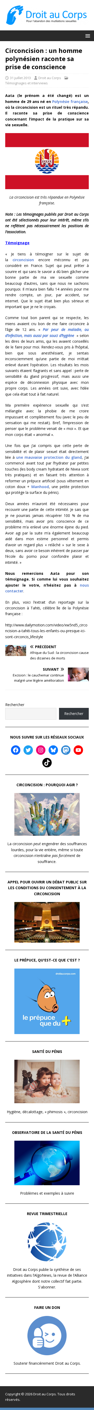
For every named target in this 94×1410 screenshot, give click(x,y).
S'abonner (46, 1287)
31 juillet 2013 (20, 77)
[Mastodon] (65, 750)
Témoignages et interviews (26, 83)
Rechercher (14, 704)
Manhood (40, 486)
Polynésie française (70, 101)
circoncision (23, 259)
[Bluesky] (53, 750)
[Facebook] (15, 750)
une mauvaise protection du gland (49, 457)
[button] (87, 35)
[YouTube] (78, 750)
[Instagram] (40, 750)
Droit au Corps (49, 77)
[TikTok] (47, 762)
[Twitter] (28, 750)
